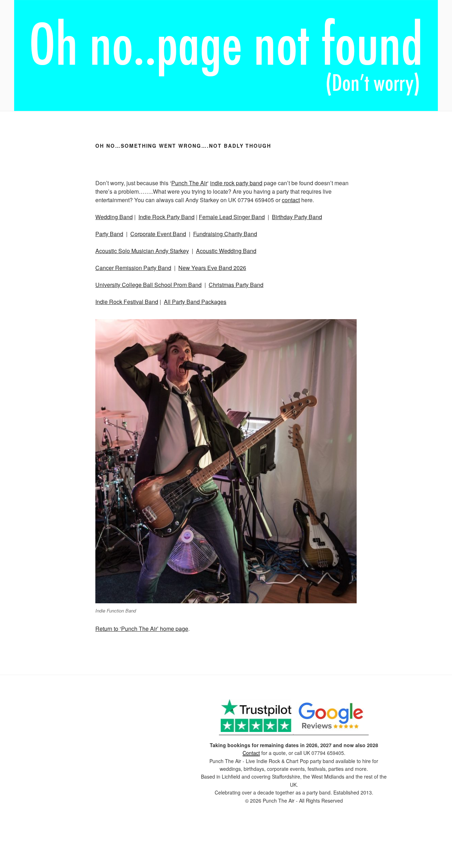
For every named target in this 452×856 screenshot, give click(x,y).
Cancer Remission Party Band (133, 268)
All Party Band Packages (195, 302)
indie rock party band (236, 183)
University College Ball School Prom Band (148, 285)
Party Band (109, 234)
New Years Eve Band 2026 (212, 268)
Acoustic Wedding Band (226, 251)
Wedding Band (114, 217)
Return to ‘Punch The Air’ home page (141, 629)
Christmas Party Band (236, 285)
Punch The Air (189, 183)
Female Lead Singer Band (232, 217)
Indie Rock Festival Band (126, 302)
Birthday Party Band (297, 217)
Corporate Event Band (158, 234)
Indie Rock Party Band (166, 217)
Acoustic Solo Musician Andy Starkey (142, 251)
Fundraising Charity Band (225, 234)
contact (291, 200)
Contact (251, 752)
